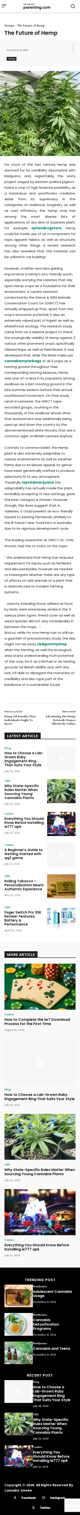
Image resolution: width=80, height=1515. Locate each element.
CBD (7, 780)
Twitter (45, 1507)
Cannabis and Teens (51, 1348)
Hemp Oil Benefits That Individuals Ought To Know (20, 719)
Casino (9, 813)
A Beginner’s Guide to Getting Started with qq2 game (23, 854)
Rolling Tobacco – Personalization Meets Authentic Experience (24, 885)
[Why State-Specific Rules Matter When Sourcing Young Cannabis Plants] (61, 791)
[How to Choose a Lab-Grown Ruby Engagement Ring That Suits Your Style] (61, 758)
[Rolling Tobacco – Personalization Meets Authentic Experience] (61, 886)
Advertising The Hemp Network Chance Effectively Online (61, 719)
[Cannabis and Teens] (18, 1353)
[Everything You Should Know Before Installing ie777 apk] (61, 824)
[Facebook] (15, 1498)
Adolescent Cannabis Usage (52, 1293)
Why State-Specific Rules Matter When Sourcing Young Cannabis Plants (21, 792)
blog (7, 747)
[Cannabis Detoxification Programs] (18, 1324)
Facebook (29, 1497)
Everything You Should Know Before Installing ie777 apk (24, 822)
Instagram (57, 1497)
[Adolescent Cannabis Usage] (18, 1296)
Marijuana (40, 1286)
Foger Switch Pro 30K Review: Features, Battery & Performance (22, 918)
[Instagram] (44, 1498)
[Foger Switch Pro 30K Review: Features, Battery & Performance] (61, 918)
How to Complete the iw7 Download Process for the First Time (37, 1021)
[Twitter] (33, 1508)
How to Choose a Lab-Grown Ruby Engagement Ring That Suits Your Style (24, 759)
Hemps (9, 25)
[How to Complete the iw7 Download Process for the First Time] (40, 987)
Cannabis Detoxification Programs (46, 1324)
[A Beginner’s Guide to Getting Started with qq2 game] (61, 855)
